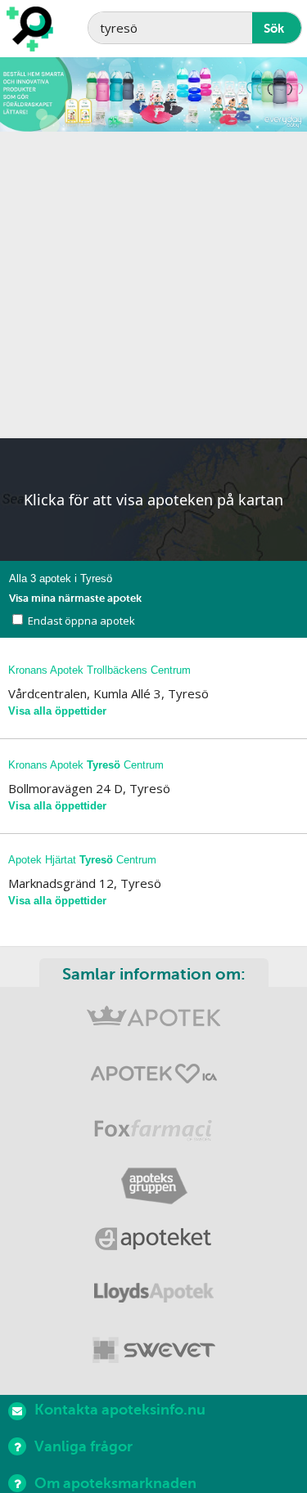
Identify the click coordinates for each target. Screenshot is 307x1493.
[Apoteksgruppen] (153, 1187)
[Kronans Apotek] (153, 1022)
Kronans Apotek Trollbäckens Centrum (99, 670)
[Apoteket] (153, 1241)
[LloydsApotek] (153, 1296)
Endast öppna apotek (81, 620)
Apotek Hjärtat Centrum (82, 860)
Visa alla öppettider (57, 711)
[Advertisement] (153, 285)
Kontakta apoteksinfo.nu (119, 1409)
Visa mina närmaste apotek (75, 598)
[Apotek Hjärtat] (153, 1077)
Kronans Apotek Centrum (86, 765)
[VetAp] (153, 1351)
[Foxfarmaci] (153, 1132)
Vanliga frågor (83, 1446)
